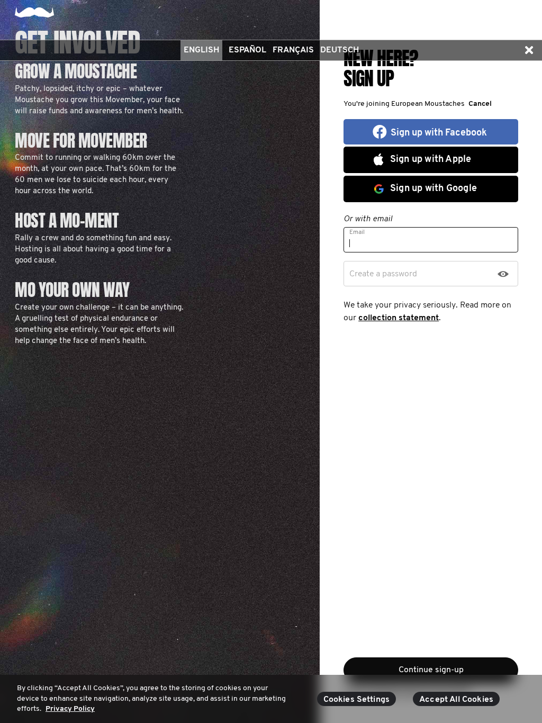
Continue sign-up (431, 670)
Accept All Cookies (456, 699)
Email (357, 232)
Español (247, 50)
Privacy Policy (70, 709)
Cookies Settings (356, 699)
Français (293, 50)
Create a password (383, 274)
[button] (529, 50)
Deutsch (339, 50)
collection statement (398, 318)
